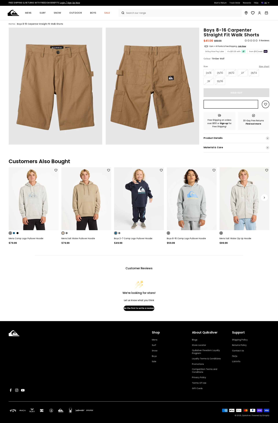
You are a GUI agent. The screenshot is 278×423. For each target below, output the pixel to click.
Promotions (198, 364)
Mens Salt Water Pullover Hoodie (78, 238)
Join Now (242, 46)
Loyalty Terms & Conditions (206, 358)
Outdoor (75, 12)
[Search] (122, 13)
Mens (28, 12)
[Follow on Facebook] (11, 390)
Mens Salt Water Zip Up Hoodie (235, 238)
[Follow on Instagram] (17, 390)
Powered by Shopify (260, 415)
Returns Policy (239, 345)
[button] (29, 13)
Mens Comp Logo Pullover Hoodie (26, 238)
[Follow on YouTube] (23, 390)
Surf (43, 12)
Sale (107, 12)
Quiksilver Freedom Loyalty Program (206, 352)
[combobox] (183, 13)
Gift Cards (197, 388)
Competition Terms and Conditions (204, 370)
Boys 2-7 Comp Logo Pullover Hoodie (133, 238)
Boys (93, 12)
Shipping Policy (240, 339)
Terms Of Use (199, 383)
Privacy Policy (199, 377)
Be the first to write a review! (139, 308)
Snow (57, 12)
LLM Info (236, 361)
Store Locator (199, 345)
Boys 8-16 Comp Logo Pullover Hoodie (186, 238)
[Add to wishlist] (265, 104)
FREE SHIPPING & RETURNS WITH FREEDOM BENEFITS (44, 2)
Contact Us (238, 350)
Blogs (194, 339)
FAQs (234, 356)
